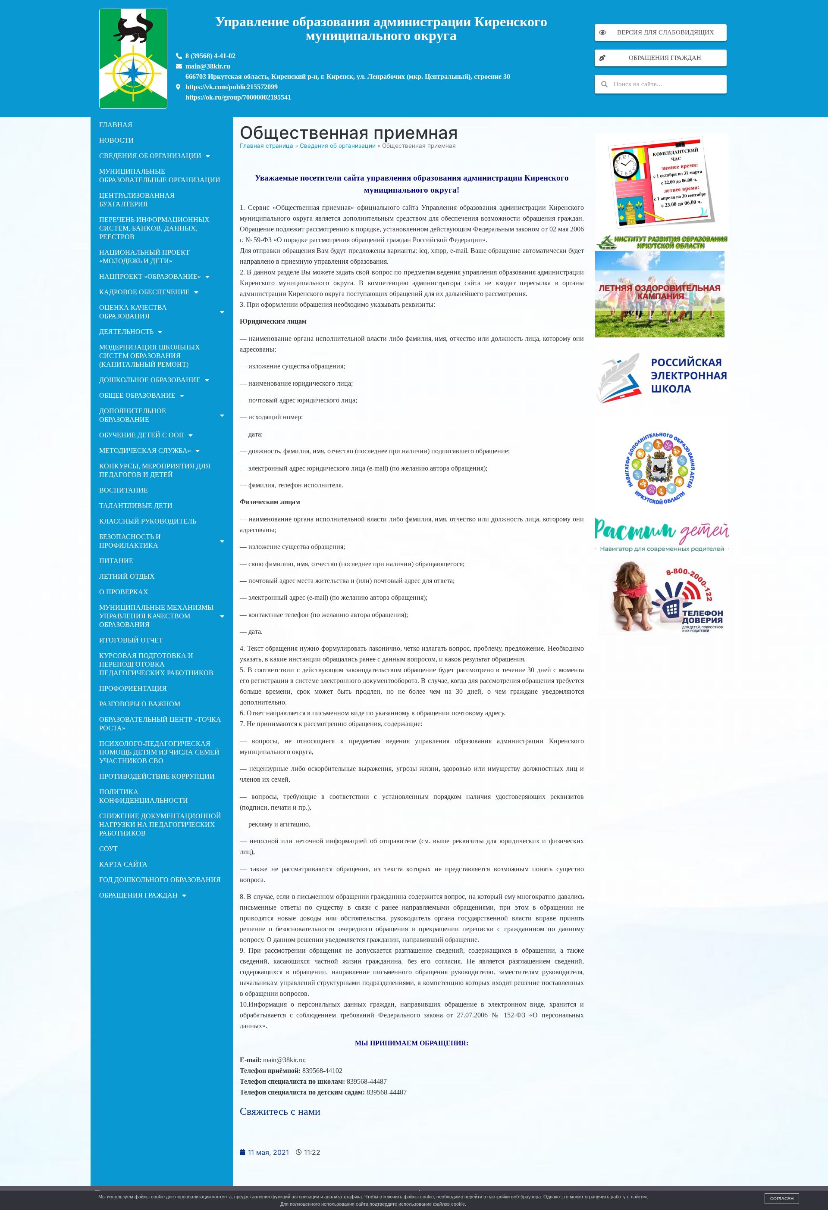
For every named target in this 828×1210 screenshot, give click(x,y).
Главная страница (266, 145)
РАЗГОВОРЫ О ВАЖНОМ (139, 704)
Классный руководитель (147, 521)
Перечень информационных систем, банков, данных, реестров (154, 228)
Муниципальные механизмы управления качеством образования (156, 616)
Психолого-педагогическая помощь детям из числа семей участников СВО (159, 752)
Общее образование (137, 395)
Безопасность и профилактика (130, 541)
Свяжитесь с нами (280, 1111)
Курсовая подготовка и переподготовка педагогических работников (156, 664)
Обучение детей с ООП (141, 435)
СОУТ (108, 848)
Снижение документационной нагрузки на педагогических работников (160, 824)
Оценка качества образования (133, 312)
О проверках (123, 592)
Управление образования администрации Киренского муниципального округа (381, 28)
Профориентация (133, 688)
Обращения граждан (138, 895)
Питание (116, 560)
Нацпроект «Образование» (150, 276)
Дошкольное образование (150, 380)
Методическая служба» (145, 450)
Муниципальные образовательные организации (159, 176)
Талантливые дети (135, 505)
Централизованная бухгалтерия (137, 200)
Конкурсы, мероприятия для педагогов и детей (154, 470)
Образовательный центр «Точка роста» (160, 724)
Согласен (782, 1198)
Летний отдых (127, 576)
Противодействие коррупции (157, 776)
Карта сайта (123, 864)
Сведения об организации (150, 155)
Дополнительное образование (132, 415)
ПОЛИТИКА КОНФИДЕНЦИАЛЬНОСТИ (143, 796)
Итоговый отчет (131, 640)
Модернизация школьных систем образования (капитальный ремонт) (149, 355)
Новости (116, 140)
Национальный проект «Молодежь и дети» (144, 257)
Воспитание (123, 490)
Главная (115, 124)
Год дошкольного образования (160, 879)
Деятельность (126, 331)
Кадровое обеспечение (144, 292)
